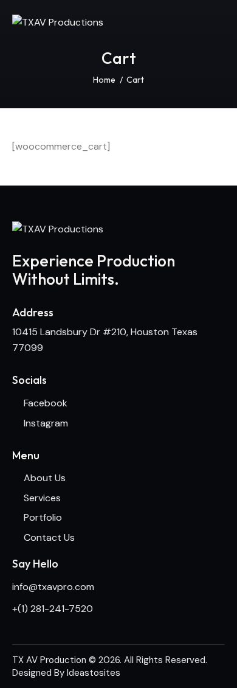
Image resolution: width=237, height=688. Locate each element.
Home (104, 79)
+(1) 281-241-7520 (52, 608)
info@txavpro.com (53, 586)
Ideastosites (93, 673)
